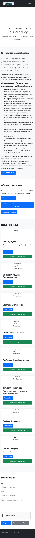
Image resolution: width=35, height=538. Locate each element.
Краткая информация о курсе (11, 500)
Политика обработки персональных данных (17, 205)
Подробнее (8, 252)
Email (3, 491)
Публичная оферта (9, 212)
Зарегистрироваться (17, 256)
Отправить (6, 523)
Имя (2, 483)
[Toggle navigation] (29, 3)
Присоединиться (8, 173)
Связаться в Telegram (20, 523)
